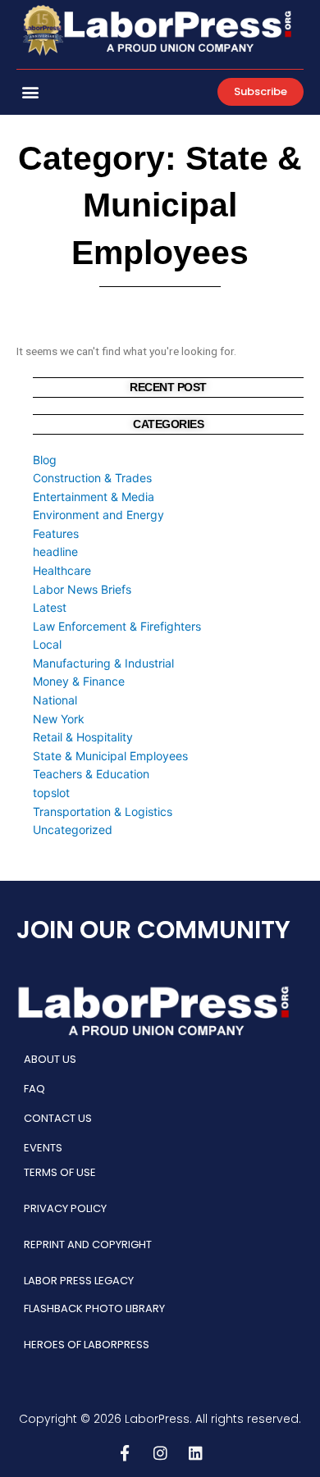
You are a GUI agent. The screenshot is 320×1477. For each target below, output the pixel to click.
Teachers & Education (91, 774)
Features (56, 533)
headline (55, 551)
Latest (49, 607)
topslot (51, 793)
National (55, 700)
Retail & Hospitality (83, 737)
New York (59, 719)
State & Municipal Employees (110, 756)
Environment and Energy (98, 515)
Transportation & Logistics (102, 811)
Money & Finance (79, 681)
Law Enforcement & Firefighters (117, 626)
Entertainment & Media (93, 497)
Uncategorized (72, 830)
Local (47, 644)
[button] (29, 92)
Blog (45, 460)
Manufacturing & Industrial (103, 663)
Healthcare (62, 570)
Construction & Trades (92, 478)
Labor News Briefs (82, 589)
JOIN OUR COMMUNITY (153, 929)
